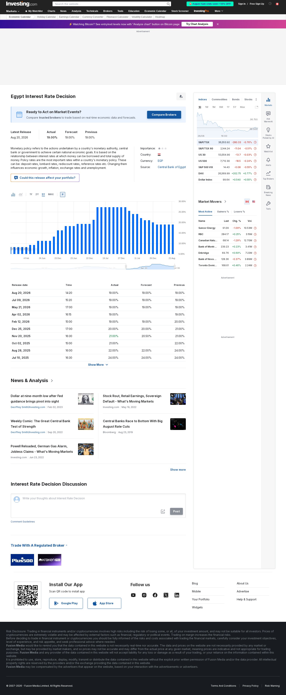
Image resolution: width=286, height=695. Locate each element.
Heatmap (160, 17)
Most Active (205, 211)
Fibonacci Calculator (117, 17)
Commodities (219, 99)
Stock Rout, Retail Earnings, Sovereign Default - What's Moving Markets (132, 398)
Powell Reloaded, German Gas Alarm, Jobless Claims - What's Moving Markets (42, 449)
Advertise (243, 591)
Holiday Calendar (46, 17)
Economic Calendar (155, 11)
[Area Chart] (20, 194)
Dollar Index (205, 179)
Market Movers (210, 201)
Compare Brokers (164, 114)
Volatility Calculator (142, 17)
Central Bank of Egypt (172, 167)
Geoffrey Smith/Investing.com (28, 407)
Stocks (248, 99)
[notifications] (270, 3)
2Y (37, 194)
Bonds (236, 99)
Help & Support (246, 599)
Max (51, 194)
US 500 (202, 160)
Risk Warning (272, 685)
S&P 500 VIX (205, 167)
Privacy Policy (251, 685)
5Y (43, 194)
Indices (202, 99)
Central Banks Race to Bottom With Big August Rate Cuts (132, 423)
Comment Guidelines (23, 521)
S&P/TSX (203, 142)
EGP (160, 160)
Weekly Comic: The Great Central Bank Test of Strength (40, 423)
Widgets (197, 607)
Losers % (239, 211)
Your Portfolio (201, 599)
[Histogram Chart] (13, 194)
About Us (242, 583)
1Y (31, 194)
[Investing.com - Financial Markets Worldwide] (21, 4)
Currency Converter (92, 17)
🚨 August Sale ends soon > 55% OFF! (210, 4)
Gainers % (223, 211)
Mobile (196, 591)
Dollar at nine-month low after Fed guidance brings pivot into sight (37, 398)
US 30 (201, 154)
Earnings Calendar (69, 17)
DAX (201, 173)
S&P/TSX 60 (205, 148)
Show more (178, 469)
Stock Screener (180, 11)
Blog (195, 583)
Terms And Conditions (223, 685)
